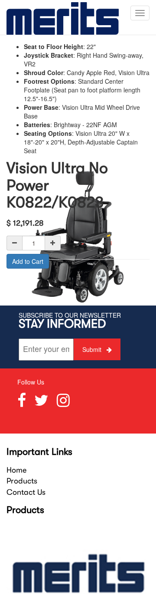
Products (21, 481)
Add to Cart (27, 261)
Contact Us (26, 492)
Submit (92, 349)
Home (16, 470)
